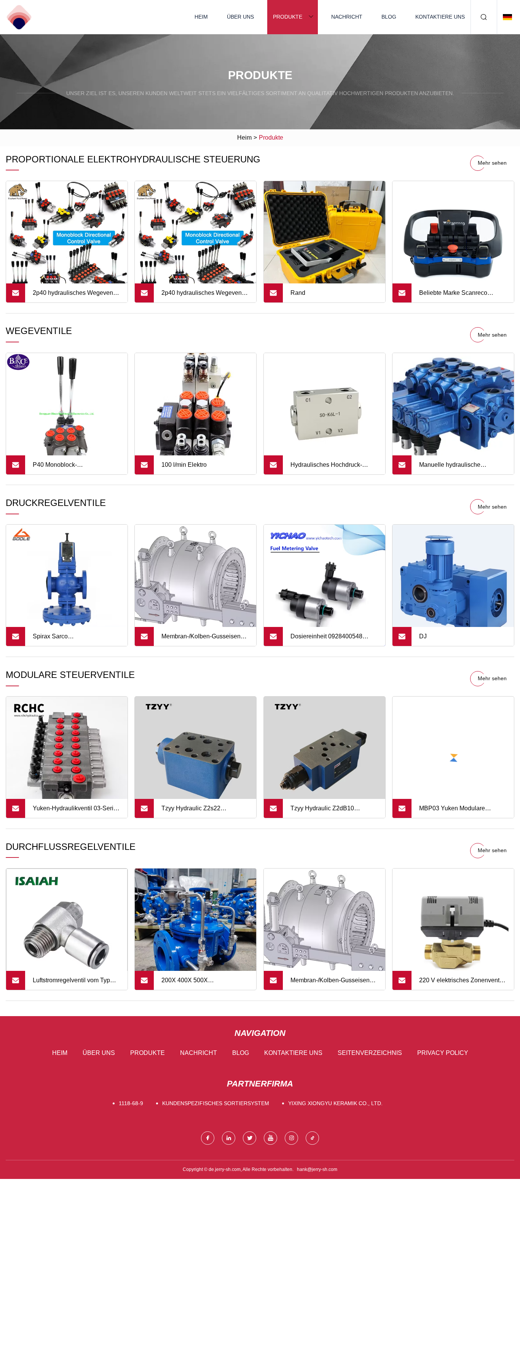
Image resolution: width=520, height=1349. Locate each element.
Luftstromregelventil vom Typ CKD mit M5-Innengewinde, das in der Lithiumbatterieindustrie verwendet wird (76, 983)
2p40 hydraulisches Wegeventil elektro (75, 296)
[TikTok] (312, 1138)
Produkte (287, 17)
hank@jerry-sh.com (317, 1169)
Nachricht (346, 17)
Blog (388, 17)
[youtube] (270, 1138)
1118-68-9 (131, 1103)
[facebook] (207, 1138)
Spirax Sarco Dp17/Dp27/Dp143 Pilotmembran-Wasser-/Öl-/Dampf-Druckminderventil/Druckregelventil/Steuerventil (80, 639)
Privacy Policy (442, 1053)
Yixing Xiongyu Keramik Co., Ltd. (335, 1103)
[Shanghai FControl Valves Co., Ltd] (19, 17)
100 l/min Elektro (184, 464)
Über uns (240, 17)
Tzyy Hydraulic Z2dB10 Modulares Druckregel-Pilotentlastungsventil (322, 811)
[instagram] (291, 1138)
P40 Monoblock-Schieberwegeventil (59, 467)
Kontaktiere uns (440, 17)
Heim (201, 17)
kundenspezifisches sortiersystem (215, 1103)
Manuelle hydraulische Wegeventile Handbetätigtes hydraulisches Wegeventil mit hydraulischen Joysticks (458, 467)
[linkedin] (228, 1138)
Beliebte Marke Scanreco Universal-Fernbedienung (453, 296)
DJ (423, 636)
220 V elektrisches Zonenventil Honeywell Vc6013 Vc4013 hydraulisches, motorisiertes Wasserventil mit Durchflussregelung (460, 983)
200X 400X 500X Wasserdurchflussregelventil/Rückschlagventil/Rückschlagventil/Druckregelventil (208, 983)
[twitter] (249, 1138)
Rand (297, 293)
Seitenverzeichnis (370, 1053)
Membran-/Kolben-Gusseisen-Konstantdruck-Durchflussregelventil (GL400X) (203, 639)
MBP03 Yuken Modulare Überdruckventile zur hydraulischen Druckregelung (459, 811)
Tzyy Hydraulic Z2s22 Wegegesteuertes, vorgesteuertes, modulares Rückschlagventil (197, 811)
